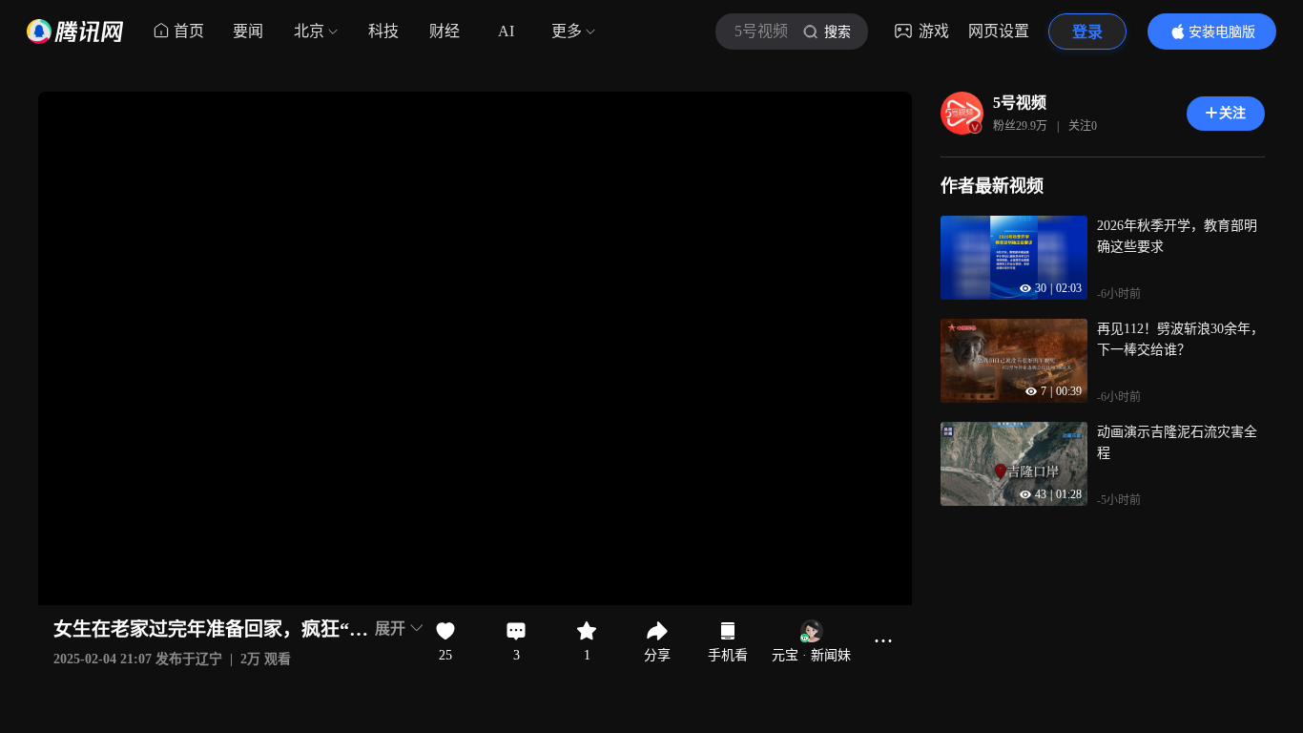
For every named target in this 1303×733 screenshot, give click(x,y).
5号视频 (1019, 102)
